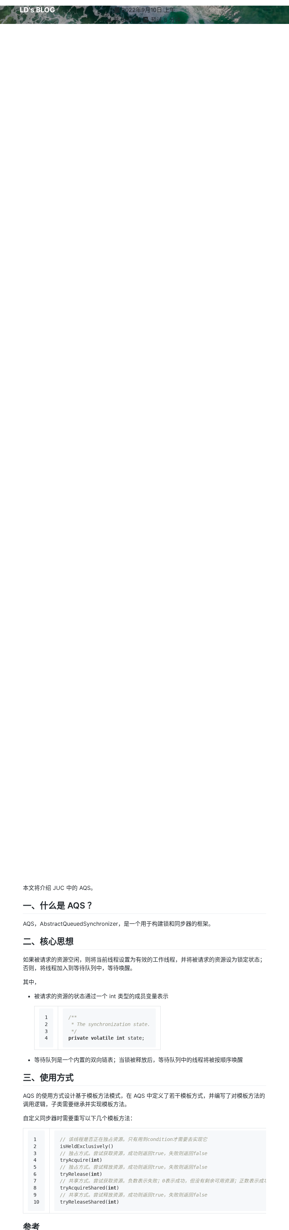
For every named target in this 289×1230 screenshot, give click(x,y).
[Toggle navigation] (266, 10)
